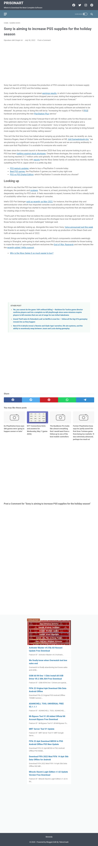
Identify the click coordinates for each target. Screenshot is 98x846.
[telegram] (85, 399)
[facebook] (13, 399)
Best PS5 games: (17, 171)
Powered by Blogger (44, 842)
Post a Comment (44, 40)
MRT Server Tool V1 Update (41, 729)
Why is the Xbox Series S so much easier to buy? (31, 253)
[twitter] (31, 399)
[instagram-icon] (85, 5)
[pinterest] (49, 399)
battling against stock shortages (31, 153)
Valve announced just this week (79, 227)
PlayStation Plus (41, 114)
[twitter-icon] (79, 5)
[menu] (7, 14)
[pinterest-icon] (91, 5)
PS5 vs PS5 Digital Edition (22, 174)
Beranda (49, 837)
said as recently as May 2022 (39, 201)
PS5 (86, 110)
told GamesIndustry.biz (78, 139)
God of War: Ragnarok (64, 244)
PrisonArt (13, 3)
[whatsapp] (67, 399)
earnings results (49, 93)
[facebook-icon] (73, 5)
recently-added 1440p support (20, 247)
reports (37, 159)
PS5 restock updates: (19, 168)
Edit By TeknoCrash (61, 842)
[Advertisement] (49, 63)
